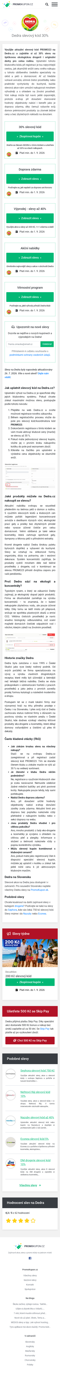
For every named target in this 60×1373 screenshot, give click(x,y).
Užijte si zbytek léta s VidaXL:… (30, 1308)
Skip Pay (45, 1028)
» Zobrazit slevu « (30, 178)
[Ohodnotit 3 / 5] (21, 1220)
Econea (42, 913)
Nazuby (27, 913)
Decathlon (10, 971)
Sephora (12, 909)
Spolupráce (30, 1289)
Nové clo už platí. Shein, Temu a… (30, 1318)
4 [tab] (36, 942)
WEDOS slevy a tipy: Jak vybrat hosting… (30, 1322)
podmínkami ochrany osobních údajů (30, 354)
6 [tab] (46, 942)
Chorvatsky (30, 1360)
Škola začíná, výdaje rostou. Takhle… (30, 1304)
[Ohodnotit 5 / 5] (33, 1220)
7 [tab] (50, 942)
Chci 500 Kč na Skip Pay (31, 1040)
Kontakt (30, 1284)
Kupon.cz (23, 4)
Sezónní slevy (30, 1280)
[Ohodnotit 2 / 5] (15, 1220)
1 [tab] (23, 942)
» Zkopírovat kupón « (30, 136)
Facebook (30, 1258)
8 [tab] (55, 942)
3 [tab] (32, 942)
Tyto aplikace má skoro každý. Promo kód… (30, 1327)
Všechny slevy (28, 1185)
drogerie (19, 906)
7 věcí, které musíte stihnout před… (30, 1313)
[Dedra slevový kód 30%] (30, 23)
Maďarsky (30, 1351)
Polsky (30, 1364)
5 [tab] (41, 942)
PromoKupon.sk (39, 889)
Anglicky (30, 1346)
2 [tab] (27, 942)
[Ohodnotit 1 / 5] (8, 1220)
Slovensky (30, 1342)
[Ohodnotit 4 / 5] (27, 1220)
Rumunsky (30, 1355)
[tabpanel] (30, 976)
